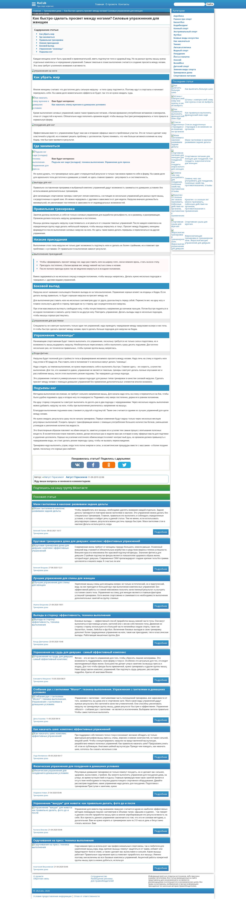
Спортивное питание (185, 75)
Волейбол (179, 63)
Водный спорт (181, 50)
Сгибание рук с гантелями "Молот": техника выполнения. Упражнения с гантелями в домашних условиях (99, 691)
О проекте (111, 4)
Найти (210, 4)
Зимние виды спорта (185, 69)
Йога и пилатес (182, 56)
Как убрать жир (46, 34)
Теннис (177, 44)
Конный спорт (181, 28)
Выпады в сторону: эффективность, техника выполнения (72, 615)
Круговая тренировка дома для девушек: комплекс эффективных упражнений (86, 541)
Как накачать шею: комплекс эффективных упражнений (71, 729)
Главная (99, 4)
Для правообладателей (102, 881)
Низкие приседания (49, 43)
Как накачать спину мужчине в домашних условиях (79, 104)
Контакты (123, 4)
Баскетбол (179, 22)
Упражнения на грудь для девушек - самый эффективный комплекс (79, 652)
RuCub (41, 3)
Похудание (179, 53)
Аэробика (179, 16)
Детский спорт (181, 66)
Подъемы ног (45, 52)
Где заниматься (47, 37)
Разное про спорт (183, 19)
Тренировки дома (40, 533)
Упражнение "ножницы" (51, 49)
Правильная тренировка (51, 40)
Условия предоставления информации (52, 896)
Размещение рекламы (102, 879)
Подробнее (160, 532)
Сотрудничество (99, 876)
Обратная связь (41, 879)
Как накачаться (182, 41)
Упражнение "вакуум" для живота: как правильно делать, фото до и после (84, 803)
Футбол (177, 34)
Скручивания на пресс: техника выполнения (63, 840)
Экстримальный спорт (185, 31)
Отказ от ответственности (87, 896)
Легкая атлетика (182, 47)
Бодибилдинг (181, 25)
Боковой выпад (46, 46)
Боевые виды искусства (186, 38)
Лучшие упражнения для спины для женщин (64, 578)
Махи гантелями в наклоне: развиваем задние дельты (70, 504)
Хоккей (177, 60)
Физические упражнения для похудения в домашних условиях (76, 766)
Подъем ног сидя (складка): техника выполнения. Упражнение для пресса (91, 162)
